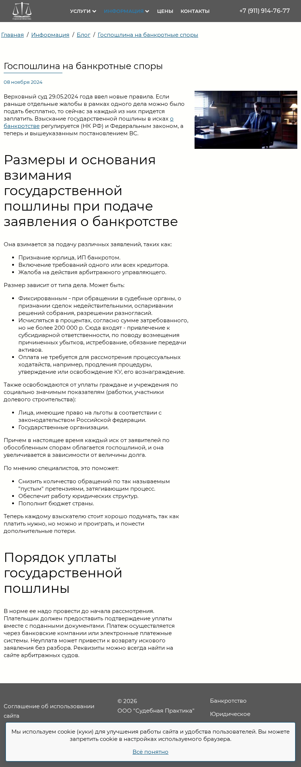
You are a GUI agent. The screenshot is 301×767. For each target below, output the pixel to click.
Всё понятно (150, 751)
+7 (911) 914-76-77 (264, 10)
